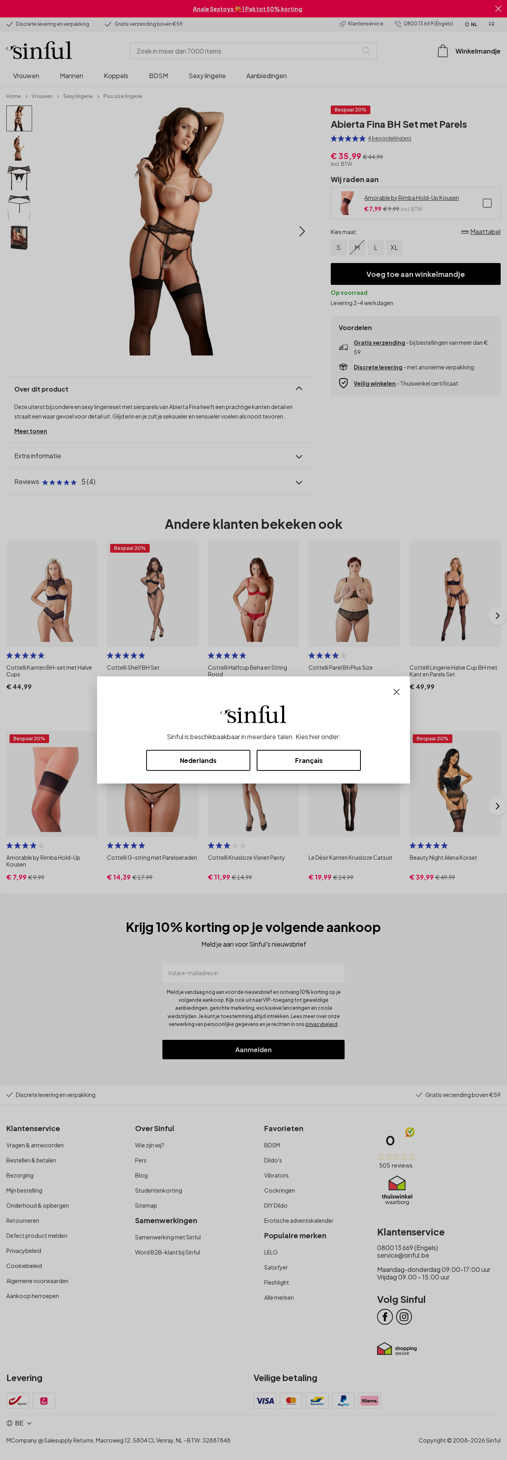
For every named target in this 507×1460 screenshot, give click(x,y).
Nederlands (198, 760)
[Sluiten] (396, 691)
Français (309, 760)
